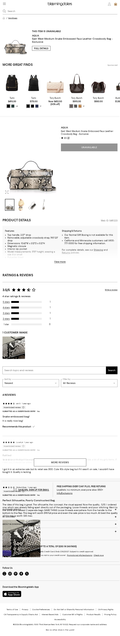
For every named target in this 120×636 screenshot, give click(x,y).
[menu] (4, 4)
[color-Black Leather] (75, 106)
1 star (6, 324)
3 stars (6, 313)
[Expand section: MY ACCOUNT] (60, 516)
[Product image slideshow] (30, 161)
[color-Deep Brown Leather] (71, 106)
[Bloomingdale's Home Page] (60, 4)
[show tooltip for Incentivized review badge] (23, 407)
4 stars (6, 307)
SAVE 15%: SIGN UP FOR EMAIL (33, 490)
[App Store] (11, 594)
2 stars (6, 319)
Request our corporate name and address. (88, 624)
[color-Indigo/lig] (36, 106)
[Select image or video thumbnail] (9, 205)
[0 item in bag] (116, 4)
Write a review (111, 290)
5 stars (6, 302)
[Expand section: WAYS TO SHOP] (60, 531)
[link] (12, 102)
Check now (99, 555)
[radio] (8, 106)
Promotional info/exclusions (79, 555)
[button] (30, 168)
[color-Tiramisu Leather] (80, 106)
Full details (41, 48)
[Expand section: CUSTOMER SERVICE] (60, 509)
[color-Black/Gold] (8, 106)
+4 (17, 106)
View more (60, 262)
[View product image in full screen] (7, 192)
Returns (66, 252)
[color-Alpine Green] (12, 106)
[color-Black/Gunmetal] (32, 106)
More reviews (60, 462)
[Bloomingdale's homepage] (3, 18)
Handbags (12, 18)
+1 (40, 106)
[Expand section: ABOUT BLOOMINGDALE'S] (60, 524)
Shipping (98, 250)
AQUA (35, 35)
